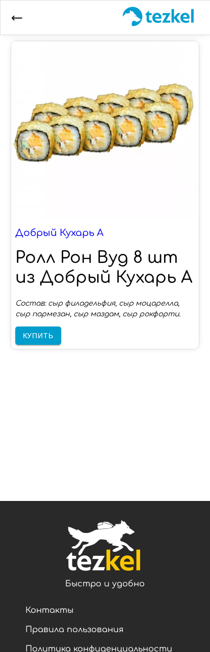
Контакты (49, 610)
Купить (38, 336)
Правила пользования (74, 629)
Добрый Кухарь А (59, 233)
